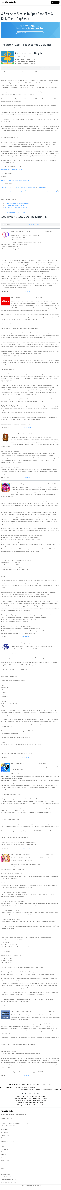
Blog (2, 1168)
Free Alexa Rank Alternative (8, 1179)
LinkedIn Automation (6, 1177)
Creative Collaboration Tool (8, 1182)
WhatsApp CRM (5, 1174)
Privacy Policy (5, 1160)
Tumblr (29, 1084)
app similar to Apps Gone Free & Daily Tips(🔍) (14, 191)
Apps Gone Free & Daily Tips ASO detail (12, 169)
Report (3, 1146)
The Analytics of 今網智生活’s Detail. (14, 205)
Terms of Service (6, 1158)
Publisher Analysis (6, 1135)
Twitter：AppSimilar (6, 1118)
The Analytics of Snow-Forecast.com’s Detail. (16, 203)
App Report (4, 1152)
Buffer (38, 1084)
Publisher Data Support (7, 1141)
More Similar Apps (34, 224)
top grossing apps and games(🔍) (10, 187)
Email (34, 1084)
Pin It (49, 1084)
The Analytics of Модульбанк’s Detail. (14, 212)
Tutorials (3, 1144)
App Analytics (4, 1149)
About (2, 1163)
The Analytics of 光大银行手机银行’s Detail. (15, 207)
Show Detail (26, 291)
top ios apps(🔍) (43, 187)
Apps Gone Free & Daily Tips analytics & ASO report (15, 180)
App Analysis (4, 1132)
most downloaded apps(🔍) (35, 191)
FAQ (2, 1165)
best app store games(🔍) (51, 191)
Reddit (23, 1084)
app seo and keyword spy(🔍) (29, 187)
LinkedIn (44, 1084)
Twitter (18, 1084)
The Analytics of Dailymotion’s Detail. (14, 210)
